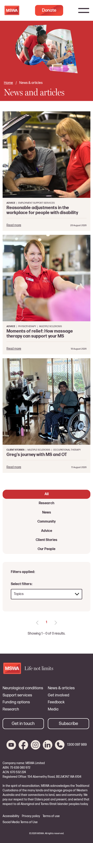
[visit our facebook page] (23, 745)
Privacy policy (31, 816)
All (47, 494)
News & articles (61, 688)
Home (8, 83)
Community (46, 522)
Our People (46, 549)
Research (46, 503)
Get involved (58, 695)
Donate (49, 10)
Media (53, 709)
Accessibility (11, 816)
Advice (46, 531)
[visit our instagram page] (35, 745)
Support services (17, 695)
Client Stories (46, 540)
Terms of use (51, 816)
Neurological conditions (23, 688)
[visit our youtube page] (11, 745)
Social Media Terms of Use (20, 822)
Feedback (56, 702)
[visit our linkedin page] (47, 745)
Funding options (16, 702)
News (46, 512)
